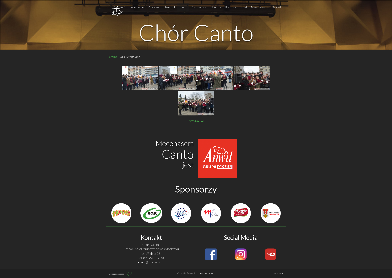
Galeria (183, 6)
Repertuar (230, 6)
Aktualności (154, 6)
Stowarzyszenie (259, 6)
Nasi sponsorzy (200, 6)
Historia (216, 6)
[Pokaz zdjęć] (196, 121)
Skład (244, 6)
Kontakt (276, 6)
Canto (113, 57)
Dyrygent (170, 6)
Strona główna (136, 6)
